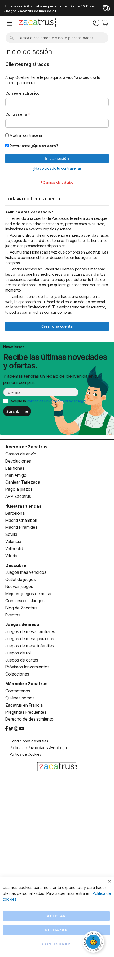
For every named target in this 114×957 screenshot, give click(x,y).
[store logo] (36, 23)
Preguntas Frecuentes (25, 712)
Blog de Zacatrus (21, 607)
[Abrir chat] (94, 942)
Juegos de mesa (22, 624)
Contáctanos (17, 690)
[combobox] (57, 37)
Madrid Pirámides (21, 527)
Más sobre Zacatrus (26, 683)
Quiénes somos (20, 698)
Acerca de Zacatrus (26, 446)
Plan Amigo (16, 475)
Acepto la (48, 401)
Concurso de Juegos (25, 600)
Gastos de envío (20, 453)
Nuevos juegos (19, 586)
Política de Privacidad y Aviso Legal (39, 747)
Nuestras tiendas (23, 506)
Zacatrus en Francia (24, 705)
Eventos (12, 615)
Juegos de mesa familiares (30, 631)
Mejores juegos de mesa (28, 593)
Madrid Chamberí (21, 520)
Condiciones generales (29, 741)
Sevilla (11, 534)
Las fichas (14, 468)
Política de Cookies (25, 754)
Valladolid (14, 548)
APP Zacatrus (18, 496)
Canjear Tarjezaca (22, 482)
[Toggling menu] (9, 23)
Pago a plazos (19, 489)
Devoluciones (18, 461)
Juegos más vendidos (25, 572)
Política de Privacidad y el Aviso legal (56, 401)
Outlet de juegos (20, 579)
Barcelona (15, 513)
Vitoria (11, 555)
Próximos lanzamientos (27, 666)
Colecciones (17, 674)
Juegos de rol (18, 652)
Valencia (13, 541)
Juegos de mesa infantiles (29, 645)
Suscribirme (17, 411)
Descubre (15, 565)
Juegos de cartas (21, 660)
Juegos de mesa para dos (29, 638)
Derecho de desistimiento (29, 719)
